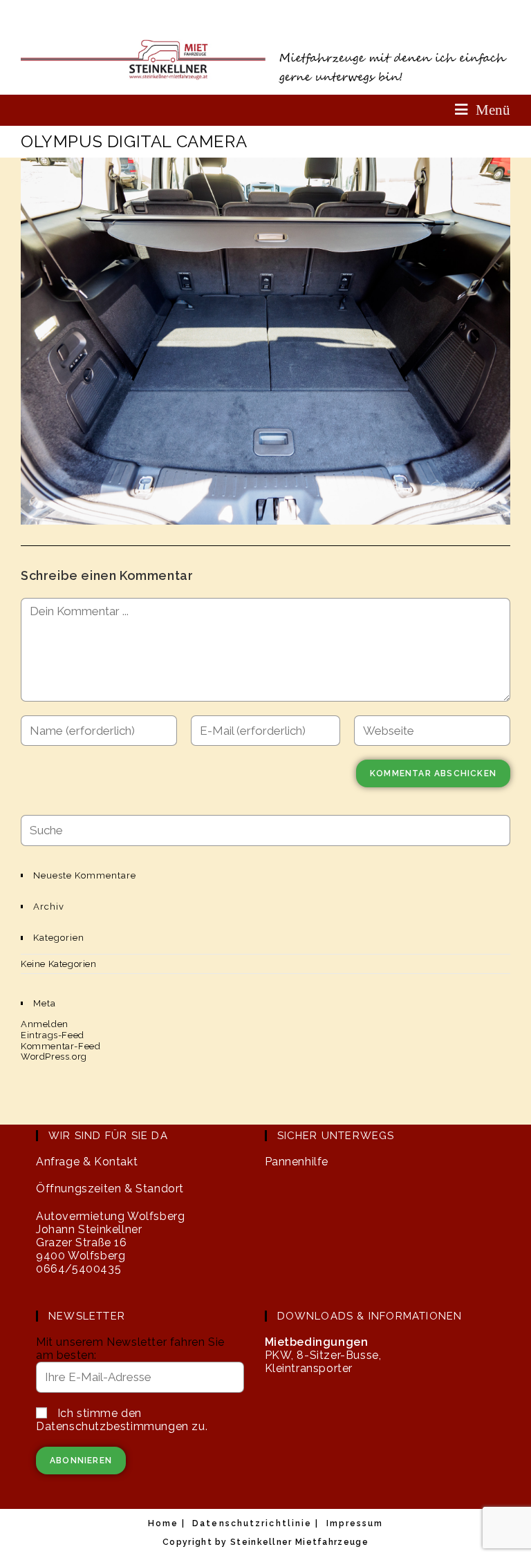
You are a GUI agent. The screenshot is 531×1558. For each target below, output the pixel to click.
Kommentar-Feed (60, 1046)
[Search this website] (265, 830)
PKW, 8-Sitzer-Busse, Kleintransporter (323, 1355)
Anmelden (44, 1024)
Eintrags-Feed (52, 1035)
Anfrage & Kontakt (87, 1161)
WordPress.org (54, 1056)
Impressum (355, 1523)
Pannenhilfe (297, 1161)
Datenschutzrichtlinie (252, 1523)
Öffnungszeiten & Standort (110, 1188)
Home (163, 1523)
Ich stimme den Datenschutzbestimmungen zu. (121, 1420)
